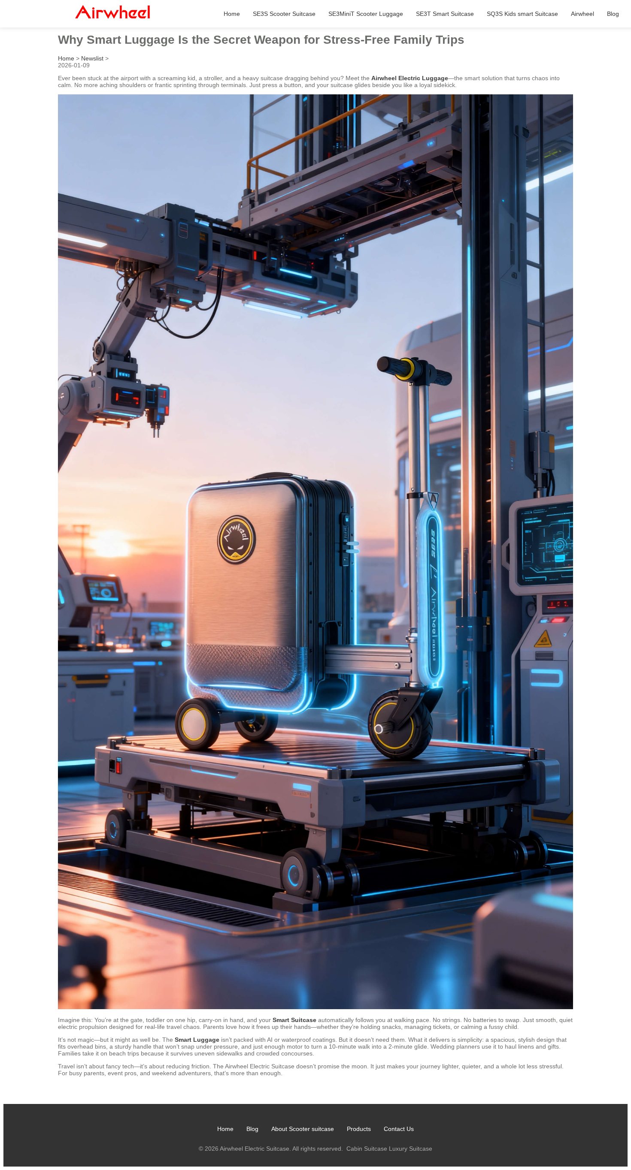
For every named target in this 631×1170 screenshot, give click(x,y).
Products (359, 1128)
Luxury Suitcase (410, 1148)
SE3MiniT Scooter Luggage (365, 13)
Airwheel (582, 13)
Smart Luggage (197, 1039)
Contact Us (399, 1128)
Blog (613, 13)
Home (232, 13)
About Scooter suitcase (302, 1128)
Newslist (92, 58)
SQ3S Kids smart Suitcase (522, 13)
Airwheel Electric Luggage (409, 78)
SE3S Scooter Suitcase (284, 13)
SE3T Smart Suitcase (445, 13)
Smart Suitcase (294, 1019)
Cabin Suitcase (366, 1148)
